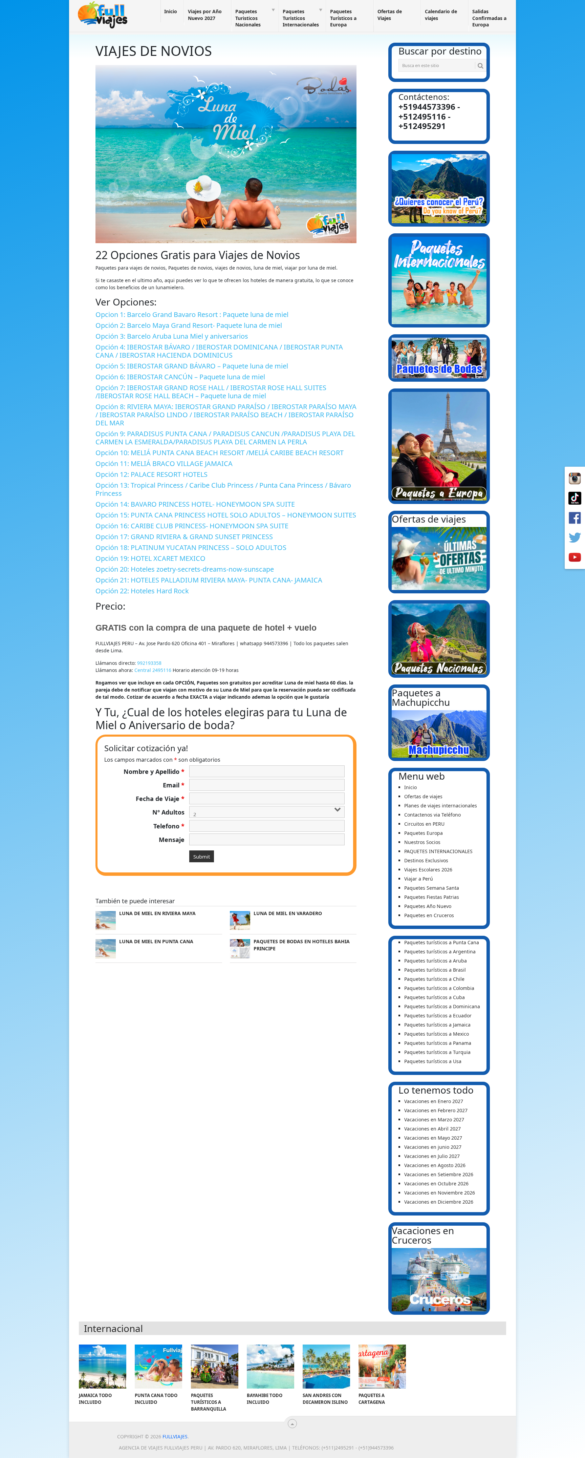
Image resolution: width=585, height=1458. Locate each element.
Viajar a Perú (418, 878)
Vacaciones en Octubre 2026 (436, 1183)
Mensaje (172, 839)
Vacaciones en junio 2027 (432, 1147)
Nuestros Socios (422, 842)
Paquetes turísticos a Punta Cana (441, 942)
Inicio (170, 11)
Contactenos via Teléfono (432, 814)
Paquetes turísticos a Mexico (436, 1034)
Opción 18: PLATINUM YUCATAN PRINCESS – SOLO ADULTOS (190, 547)
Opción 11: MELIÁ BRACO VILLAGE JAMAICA (164, 463)
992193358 (149, 663)
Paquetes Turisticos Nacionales (248, 18)
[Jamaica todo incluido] (102, 1367)
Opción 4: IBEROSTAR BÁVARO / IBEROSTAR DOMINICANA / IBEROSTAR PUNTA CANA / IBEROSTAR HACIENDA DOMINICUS (219, 351)
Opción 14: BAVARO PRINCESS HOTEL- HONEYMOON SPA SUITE (195, 504)
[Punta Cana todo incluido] (158, 1367)
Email (174, 785)
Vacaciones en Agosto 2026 (434, 1165)
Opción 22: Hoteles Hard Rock (142, 590)
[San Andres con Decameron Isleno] (326, 1367)
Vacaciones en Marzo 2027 (434, 1119)
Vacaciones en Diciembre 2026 (438, 1202)
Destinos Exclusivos (426, 860)
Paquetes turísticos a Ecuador (438, 1015)
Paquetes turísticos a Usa (432, 1061)
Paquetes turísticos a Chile (434, 979)
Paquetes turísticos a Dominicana (442, 1006)
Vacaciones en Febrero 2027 (436, 1110)
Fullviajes (175, 1436)
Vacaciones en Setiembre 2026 (438, 1174)
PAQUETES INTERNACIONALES (438, 851)
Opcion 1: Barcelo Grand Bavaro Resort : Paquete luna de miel (191, 314)
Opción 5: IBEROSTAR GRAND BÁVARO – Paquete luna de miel (191, 366)
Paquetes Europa (423, 833)
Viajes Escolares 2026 (428, 869)
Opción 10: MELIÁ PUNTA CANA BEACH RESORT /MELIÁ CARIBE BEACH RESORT (219, 452)
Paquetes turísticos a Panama (437, 1043)
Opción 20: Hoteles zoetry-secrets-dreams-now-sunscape (184, 569)
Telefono (169, 826)
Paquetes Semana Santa (431, 888)
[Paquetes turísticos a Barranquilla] (214, 1367)
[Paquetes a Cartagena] (382, 1367)
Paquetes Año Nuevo (427, 906)
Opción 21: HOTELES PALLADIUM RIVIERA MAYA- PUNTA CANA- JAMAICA (208, 580)
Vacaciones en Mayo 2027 (433, 1138)
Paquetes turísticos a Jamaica (437, 1024)
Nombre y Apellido (154, 771)
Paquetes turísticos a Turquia (437, 1052)
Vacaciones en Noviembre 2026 (439, 1192)
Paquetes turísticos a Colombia (439, 988)
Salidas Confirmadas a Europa (489, 18)
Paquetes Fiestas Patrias (431, 897)
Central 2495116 (152, 670)
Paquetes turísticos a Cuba (434, 997)
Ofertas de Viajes (389, 14)
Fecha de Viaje (160, 798)
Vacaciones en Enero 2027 (433, 1101)
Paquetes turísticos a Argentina (440, 951)
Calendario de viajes (441, 14)
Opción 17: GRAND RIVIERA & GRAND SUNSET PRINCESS (184, 536)
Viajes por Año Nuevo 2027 (205, 14)
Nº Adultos (168, 812)
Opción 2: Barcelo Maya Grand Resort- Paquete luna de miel (188, 325)
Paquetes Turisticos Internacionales (301, 18)
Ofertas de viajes (423, 796)
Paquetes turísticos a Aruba (435, 960)
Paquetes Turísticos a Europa (343, 18)
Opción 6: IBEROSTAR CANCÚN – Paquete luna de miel (180, 376)
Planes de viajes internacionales (440, 805)
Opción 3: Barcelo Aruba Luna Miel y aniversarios (171, 336)
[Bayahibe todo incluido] (270, 1367)
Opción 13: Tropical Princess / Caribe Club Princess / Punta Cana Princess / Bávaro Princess (223, 489)
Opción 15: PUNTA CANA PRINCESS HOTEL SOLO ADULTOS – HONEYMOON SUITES (225, 515)
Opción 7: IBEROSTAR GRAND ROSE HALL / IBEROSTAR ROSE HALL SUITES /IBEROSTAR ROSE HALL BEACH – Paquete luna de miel (210, 391)
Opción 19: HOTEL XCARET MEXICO (150, 558)
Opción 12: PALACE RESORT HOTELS (151, 474)
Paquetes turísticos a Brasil (435, 970)
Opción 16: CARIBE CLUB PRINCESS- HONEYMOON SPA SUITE (191, 525)
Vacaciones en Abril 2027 (432, 1128)
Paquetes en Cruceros (429, 915)
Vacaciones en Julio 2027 (432, 1156)
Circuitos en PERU (424, 824)
